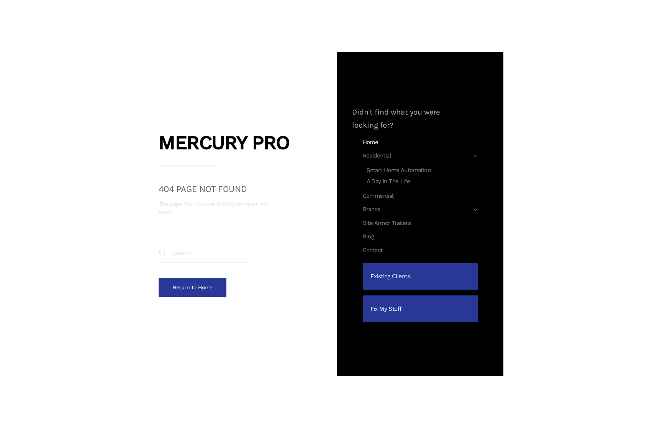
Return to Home (192, 287)
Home (371, 142)
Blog (368, 236)
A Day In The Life (388, 181)
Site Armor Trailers (387, 223)
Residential (377, 155)
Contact (373, 250)
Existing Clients (390, 276)
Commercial (378, 195)
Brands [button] (371, 209)
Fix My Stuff (386, 308)
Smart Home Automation (399, 170)
